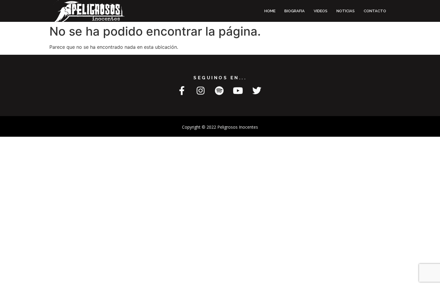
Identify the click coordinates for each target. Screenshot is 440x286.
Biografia (294, 11)
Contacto (375, 11)
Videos (320, 11)
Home (269, 11)
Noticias (345, 11)
